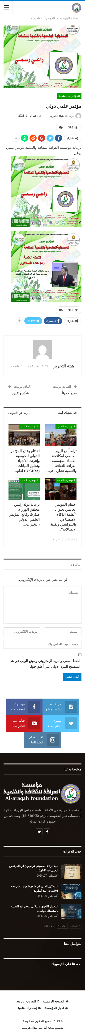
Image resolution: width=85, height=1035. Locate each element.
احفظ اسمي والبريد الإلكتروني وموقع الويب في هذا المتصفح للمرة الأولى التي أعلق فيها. (44, 663)
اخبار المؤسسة (54, 1008)
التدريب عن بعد (26, 1001)
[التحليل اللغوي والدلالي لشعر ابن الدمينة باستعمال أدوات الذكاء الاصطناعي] (71, 911)
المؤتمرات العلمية (69, 96)
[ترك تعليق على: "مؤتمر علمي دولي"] (61, 127)
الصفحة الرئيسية (53, 1001)
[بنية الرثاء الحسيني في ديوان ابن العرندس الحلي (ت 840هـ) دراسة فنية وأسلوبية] (71, 871)
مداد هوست (29, 1027)
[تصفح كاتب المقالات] (42, 349)
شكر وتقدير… (18, 393)
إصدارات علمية (27, 1008)
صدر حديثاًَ (69, 393)
